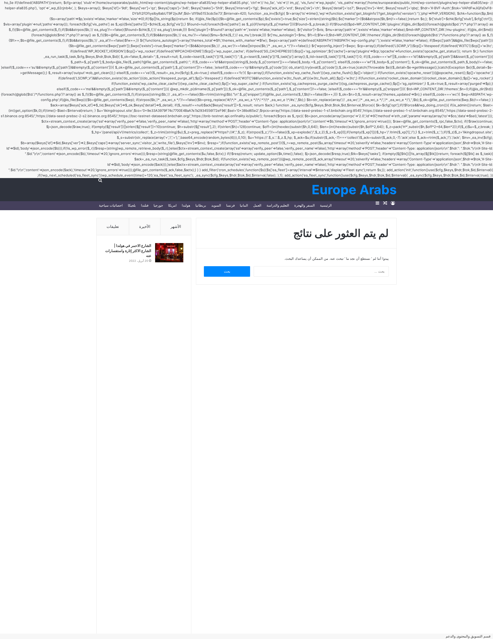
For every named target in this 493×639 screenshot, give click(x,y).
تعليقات (113, 226)
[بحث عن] (100, 180)
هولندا (186, 205)
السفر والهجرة (304, 205)
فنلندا (144, 205)
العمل (257, 205)
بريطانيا (200, 205)
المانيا (244, 205)
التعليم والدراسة (278, 205)
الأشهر (175, 226)
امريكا (172, 205)
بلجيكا (132, 205)
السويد (216, 205)
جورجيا (158, 205)
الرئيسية (326, 205)
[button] (469, 636)
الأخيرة (144, 226)
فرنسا (230, 205)
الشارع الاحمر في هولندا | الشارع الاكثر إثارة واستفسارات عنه (128, 250)
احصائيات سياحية (111, 205)
